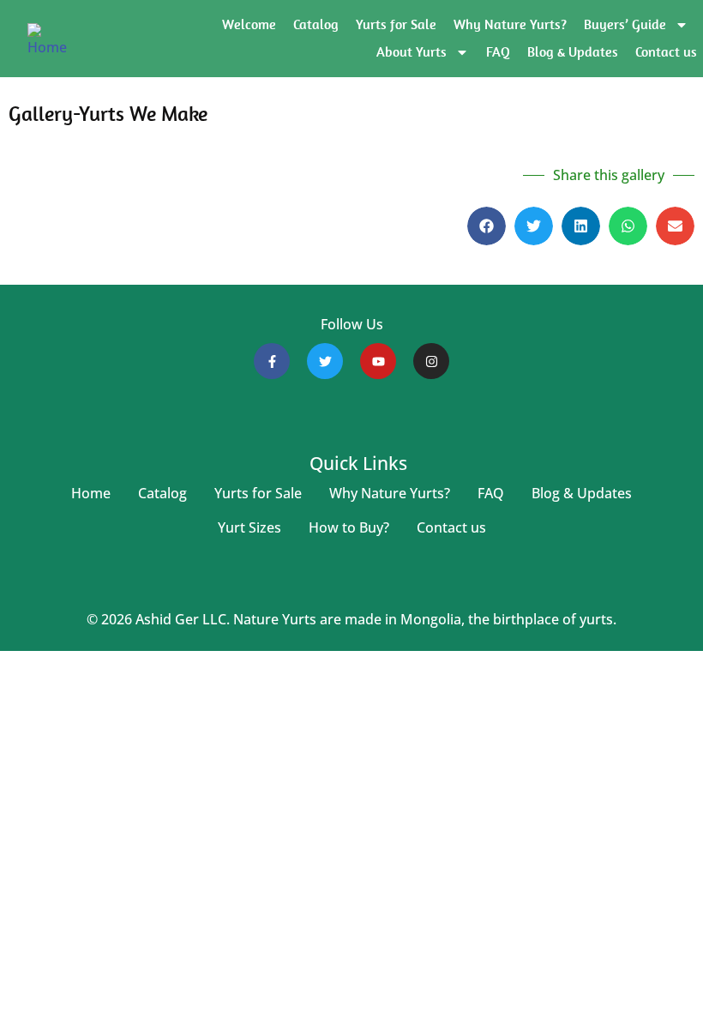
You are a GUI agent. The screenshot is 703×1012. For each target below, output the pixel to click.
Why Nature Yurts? (510, 24)
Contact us (666, 52)
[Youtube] (378, 361)
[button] (486, 226)
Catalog (316, 24)
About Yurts (411, 52)
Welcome (249, 24)
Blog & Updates (572, 52)
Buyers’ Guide (625, 24)
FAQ (498, 52)
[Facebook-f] (272, 361)
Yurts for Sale (396, 24)
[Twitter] (325, 361)
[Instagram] (431, 361)
